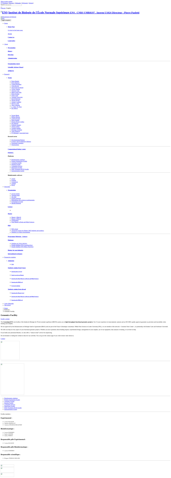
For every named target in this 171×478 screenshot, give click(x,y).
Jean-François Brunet (17, 87)
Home (6, 23)
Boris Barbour (15, 83)
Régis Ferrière (15, 94)
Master (10, 213)
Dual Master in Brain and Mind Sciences (22, 222)
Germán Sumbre (16, 128)
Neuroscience (15, 144)
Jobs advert (7, 305)
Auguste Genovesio (17, 97)
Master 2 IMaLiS (16, 219)
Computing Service (16, 166)
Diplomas (11, 240)
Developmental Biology (18, 140)
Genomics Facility (16, 163)
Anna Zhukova (15, 131)
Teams (10, 77)
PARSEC (11, 152)
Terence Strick (15, 126)
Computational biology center (17, 149)
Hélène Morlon (15, 117)
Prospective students (10, 257)
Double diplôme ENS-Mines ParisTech (22, 247)
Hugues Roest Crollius (17, 122)
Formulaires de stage (17, 201)
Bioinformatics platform (18, 159)
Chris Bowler (15, 86)
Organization (12, 190)
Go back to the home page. (15, 30)
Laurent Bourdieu (16, 84)
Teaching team (15, 195)
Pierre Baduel (15, 81)
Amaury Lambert (16, 102)
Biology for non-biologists (15, 250)
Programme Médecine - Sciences (17, 236)
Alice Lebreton (15, 105)
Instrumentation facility (17, 171)
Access (10, 34)
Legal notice (11, 41)
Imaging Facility (16, 164)
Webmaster (25, 3)
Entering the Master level (17, 293)
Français (3, 8)
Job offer (13, 197)
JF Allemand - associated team (19, 133)
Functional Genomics (17, 143)
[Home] (4, 12)
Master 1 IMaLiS (16, 217)
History (10, 51)
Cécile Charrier (15, 89)
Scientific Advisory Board (15, 67)
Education (7, 186)
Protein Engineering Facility (19, 161)
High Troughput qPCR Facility (20, 169)
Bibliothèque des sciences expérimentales (23, 200)
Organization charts (14, 64)
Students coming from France (17, 268)
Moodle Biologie (16, 203)
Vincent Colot (15, 91)
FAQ (12, 264)
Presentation (11, 48)
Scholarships (15, 220)
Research (6, 74)
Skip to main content (6, 1)
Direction (10, 54)
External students (15, 285)
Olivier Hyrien (15, 100)
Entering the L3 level (16, 271)
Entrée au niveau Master (17, 275)
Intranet (31, 3)
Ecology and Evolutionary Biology (21, 141)
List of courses (15, 193)
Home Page (11, 27)
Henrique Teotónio (16, 130)
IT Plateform (4, 3)
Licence (10, 207)
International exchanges (15, 254)
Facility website (5, 319)
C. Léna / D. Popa (16, 107)
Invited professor (16, 198)
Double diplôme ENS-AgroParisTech (22, 245)
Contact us (11, 37)
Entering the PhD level (17, 282)
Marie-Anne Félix (16, 92)
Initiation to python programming (20, 232)
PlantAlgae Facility (16, 167)
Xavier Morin (15, 115)
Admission (11, 260)
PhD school (14, 229)
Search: (3, 5)
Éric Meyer (14, 108)
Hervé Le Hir (15, 103)
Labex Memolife (9, 303)
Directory (11, 3)
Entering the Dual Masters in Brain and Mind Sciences (25, 278)
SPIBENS (11, 71)
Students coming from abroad (17, 289)
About (6, 44)
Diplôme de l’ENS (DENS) (19, 243)
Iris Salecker (14, 123)
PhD (9, 225)
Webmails (18, 3)
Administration (12, 58)
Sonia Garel (14, 95)
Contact (3, 338)
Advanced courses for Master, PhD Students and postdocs (27, 230)
